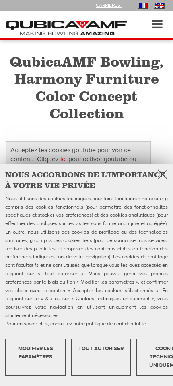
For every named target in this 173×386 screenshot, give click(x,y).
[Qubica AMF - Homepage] (66, 27)
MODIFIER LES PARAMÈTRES (35, 352)
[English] (159, 5)
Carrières (109, 5)
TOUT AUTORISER (101, 348)
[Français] (143, 5)
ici (63, 159)
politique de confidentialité (116, 324)
